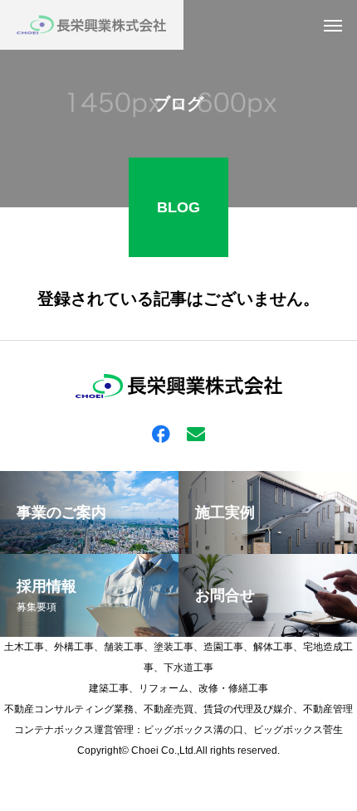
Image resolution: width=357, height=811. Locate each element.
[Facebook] (161, 433)
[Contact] (196, 433)
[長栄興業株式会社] (91, 25)
